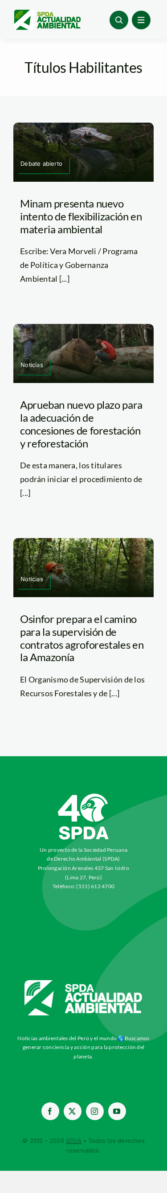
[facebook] (50, 1111)
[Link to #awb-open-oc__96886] (119, 20)
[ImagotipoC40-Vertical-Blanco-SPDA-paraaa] (83, 796)
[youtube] (117, 1111)
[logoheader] (47, 13)
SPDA (73, 1140)
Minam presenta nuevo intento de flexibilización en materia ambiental (81, 216)
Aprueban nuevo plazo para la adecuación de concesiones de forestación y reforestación (81, 423)
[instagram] (95, 1111)
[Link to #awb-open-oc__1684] (141, 20)
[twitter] (72, 1111)
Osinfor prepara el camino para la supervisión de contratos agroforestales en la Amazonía (81, 637)
